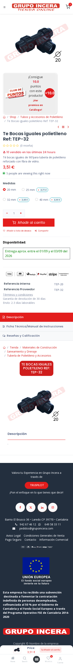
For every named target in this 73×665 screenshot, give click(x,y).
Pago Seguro (13, 539)
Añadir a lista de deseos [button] (19, 230)
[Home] (13, 658)
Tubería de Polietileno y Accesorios (29, 355)
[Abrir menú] (36, 659)
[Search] (24, 658)
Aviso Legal (13, 535)
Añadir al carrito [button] (31, 222)
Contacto (30, 539)
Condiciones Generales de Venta (44, 535)
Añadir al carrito (51, 649)
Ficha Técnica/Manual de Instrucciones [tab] (34, 326)
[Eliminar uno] (7, 213)
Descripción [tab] (15, 317)
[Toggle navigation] (4, 7)
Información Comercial (53, 539)
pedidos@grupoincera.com (36, 528)
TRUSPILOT (36, 485)
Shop (13, 117)
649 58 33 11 (53, 524)
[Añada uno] (21, 213)
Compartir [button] (43, 230)
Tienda (14, 347)
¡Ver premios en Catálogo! (35, 105)
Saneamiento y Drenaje (22, 351)
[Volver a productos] (63, 127)
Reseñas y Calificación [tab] (23, 336)
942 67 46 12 (28, 524)
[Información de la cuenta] (60, 658)
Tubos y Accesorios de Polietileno (41, 117)
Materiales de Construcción (39, 347)
